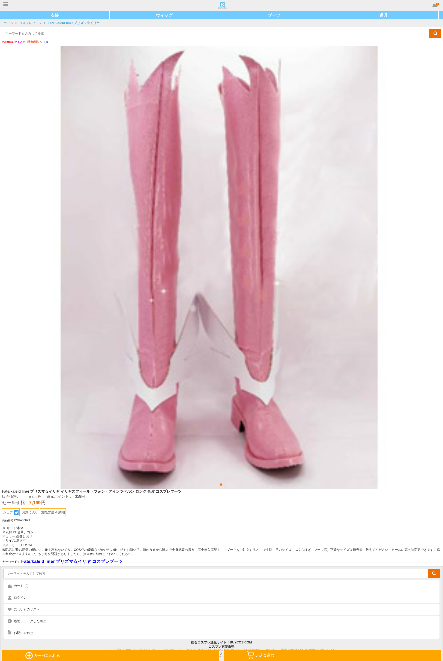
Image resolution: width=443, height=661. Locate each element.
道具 (384, 15)
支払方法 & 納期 (53, 512)
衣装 (55, 15)
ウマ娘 (44, 41)
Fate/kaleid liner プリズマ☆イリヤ (74, 23)
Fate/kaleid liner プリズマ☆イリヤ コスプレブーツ (72, 561)
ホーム (8, 23)
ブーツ (274, 15)
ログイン (20, 597)
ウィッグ (164, 15)
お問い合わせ (23, 633)
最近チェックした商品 (30, 621)
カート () (21, 586)
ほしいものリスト (27, 609)
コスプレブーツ (30, 23)
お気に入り (30, 512)
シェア (8, 512)
